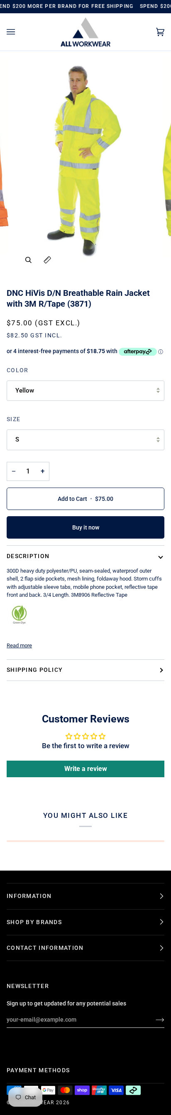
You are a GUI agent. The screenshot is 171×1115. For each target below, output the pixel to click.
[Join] (153, 1019)
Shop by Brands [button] (34, 922)
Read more (19, 645)
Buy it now (85, 527)
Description (28, 556)
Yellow (24, 390)
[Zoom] (28, 260)
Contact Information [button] (45, 947)
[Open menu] (19, 32)
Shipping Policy (35, 669)
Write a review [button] (85, 769)
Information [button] (29, 896)
